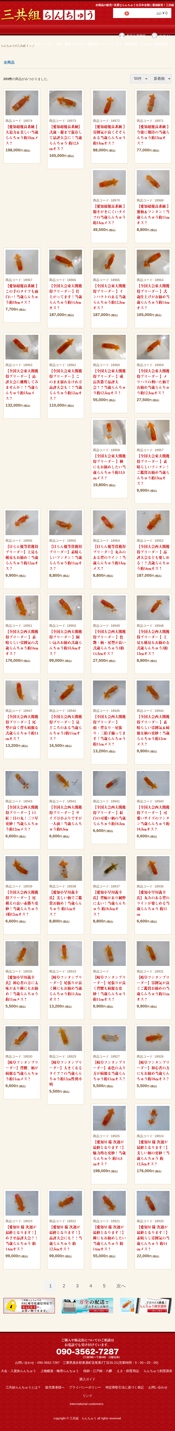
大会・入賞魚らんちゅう (35, 44)
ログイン (165, 36)
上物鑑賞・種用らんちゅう (60, 1371)
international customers (86, 1404)
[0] (119, 13)
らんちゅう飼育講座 (153, 44)
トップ (12, 44)
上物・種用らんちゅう (71, 44)
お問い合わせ (157, 1387)
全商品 (9, 62)
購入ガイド (87, 1379)
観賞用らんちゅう (101, 44)
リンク (87, 1395)
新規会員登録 (136, 36)
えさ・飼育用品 (126, 44)
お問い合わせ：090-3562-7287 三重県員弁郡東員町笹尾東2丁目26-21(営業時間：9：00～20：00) (86, 1362)
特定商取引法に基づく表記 (125, 1387)
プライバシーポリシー (85, 1387)
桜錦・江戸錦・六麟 (97, 1371)
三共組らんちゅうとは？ (23, 1387)
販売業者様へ (54, 1387)
